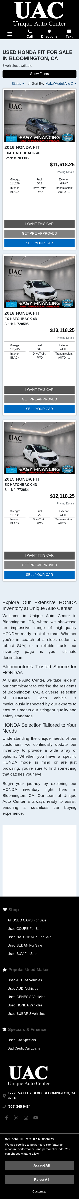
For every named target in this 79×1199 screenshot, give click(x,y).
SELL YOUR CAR (39, 243)
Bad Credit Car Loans (24, 1048)
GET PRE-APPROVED (39, 233)
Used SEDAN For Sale (25, 945)
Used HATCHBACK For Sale (29, 937)
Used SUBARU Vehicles (26, 1013)
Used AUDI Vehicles (23, 988)
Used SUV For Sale (22, 954)
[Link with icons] (7, 1117)
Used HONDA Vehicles (25, 1005)
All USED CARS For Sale (27, 920)
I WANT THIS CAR (39, 224)
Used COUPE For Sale (25, 928)
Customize (39, 1191)
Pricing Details (66, 172)
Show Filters (39, 74)
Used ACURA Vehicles (25, 980)
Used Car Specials (22, 1040)
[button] (18, 83)
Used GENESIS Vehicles (26, 997)
